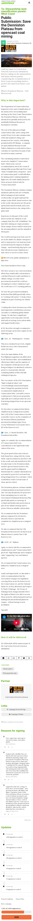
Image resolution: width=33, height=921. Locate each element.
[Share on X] (29, 658)
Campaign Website (17, 714)
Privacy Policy (20, 899)
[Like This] (5, 747)
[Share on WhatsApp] (8, 658)
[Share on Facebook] (19, 658)
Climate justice (8, 669)
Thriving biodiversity (10, 673)
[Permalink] (12, 747)
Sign (16, 917)
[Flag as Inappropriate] (8, 747)
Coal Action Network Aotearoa (18, 43)
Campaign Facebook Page (17, 709)
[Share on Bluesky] (24, 658)
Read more (28, 820)
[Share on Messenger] (3, 658)
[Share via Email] (13, 658)
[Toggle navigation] (29, 2)
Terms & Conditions (7, 899)
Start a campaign (6, 904)
